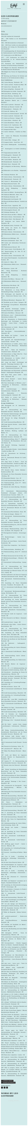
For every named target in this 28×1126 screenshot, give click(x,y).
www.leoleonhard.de (6, 26)
